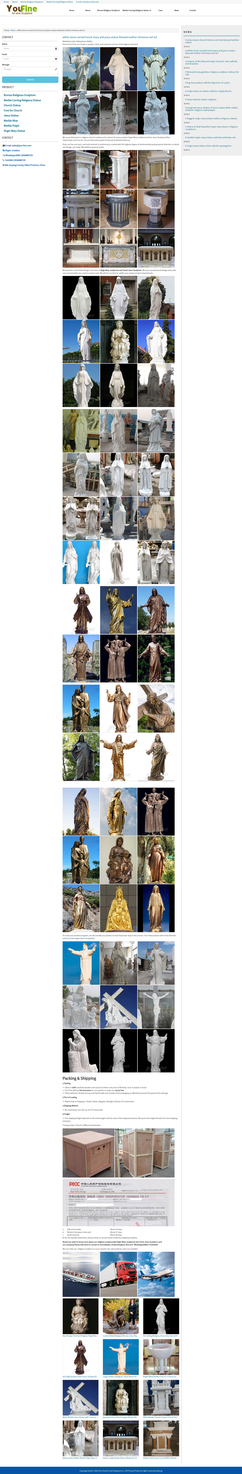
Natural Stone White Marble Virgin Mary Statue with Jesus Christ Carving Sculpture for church (81, 1458)
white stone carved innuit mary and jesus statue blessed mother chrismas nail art (210, 51)
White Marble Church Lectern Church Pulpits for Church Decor (161, 1417)
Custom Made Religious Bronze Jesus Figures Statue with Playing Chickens (121, 1336)
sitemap (159, 1471)
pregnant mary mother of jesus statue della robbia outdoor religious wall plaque (211, 109)
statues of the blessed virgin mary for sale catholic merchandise (211, 62)
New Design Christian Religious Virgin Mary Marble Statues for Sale (81, 1336)
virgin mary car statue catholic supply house (209, 91)
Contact (192, 10)
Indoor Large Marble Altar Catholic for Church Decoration (121, 1458)
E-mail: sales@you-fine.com (87, 2)
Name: (4, 44)
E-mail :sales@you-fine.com (18, 145)
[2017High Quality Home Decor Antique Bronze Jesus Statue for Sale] (81, 1357)
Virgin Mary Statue (14, 131)
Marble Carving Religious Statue (59, 2)
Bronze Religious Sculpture (32, 2)
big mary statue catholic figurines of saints (208, 83)
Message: (6, 65)
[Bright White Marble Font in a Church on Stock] (161, 1357)
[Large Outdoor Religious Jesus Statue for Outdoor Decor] (121, 1357)
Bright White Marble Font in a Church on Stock (161, 1376)
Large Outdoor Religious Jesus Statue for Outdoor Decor (121, 1376)
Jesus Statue (11, 115)
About (14, 2)
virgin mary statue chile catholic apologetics (209, 146)
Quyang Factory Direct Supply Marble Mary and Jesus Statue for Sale (121, 1417)
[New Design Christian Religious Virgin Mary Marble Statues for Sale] (81, 1316)
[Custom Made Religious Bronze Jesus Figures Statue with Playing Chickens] (121, 1316)
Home (6, 2)
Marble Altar (11, 120)
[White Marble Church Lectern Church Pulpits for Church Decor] (161, 1398)
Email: (4, 54)
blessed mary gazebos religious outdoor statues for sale (212, 73)
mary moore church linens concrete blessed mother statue (212, 41)
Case (160, 10)
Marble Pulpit (11, 125)
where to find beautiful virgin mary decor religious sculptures (211, 128)
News (176, 10)
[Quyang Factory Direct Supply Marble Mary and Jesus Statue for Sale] (121, 1398)
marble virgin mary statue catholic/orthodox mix (211, 137)
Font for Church (13, 110)
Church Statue (12, 105)
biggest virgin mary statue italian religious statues (212, 118)
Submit (30, 79)
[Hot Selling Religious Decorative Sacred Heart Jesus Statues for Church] (161, 1316)
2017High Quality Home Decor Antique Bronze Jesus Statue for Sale (81, 1376)
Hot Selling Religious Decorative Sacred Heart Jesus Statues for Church (161, 1336)
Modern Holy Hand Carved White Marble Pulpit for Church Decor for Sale (161, 1458)
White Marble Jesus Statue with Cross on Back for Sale (81, 1417)
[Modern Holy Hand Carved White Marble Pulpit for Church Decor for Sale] (161, 1438)
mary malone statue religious (202, 99)
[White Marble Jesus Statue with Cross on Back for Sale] (81, 1398)
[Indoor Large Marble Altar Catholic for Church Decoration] (121, 1438)
